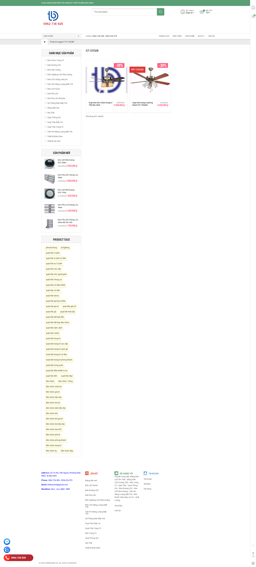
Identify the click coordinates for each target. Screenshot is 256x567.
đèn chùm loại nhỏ (53, 429)
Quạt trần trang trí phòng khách (59, 360)
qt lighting (65, 247)
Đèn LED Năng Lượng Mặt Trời (60, 84)
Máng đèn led (53, 108)
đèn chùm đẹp (67, 451)
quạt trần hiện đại (67, 312)
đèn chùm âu (51, 451)
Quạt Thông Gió (54, 117)
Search (160, 12)
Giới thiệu (118, 506)
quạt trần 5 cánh (53, 253)
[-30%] (106, 81)
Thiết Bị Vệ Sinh (53, 141)
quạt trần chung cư (54, 279)
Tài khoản (148, 479)
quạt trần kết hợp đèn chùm (57, 322)
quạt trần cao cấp (53, 269)
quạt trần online (52, 333)
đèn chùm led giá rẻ (54, 419)
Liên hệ (118, 510)
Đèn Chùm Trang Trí (55, 60)
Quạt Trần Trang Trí (55, 127)
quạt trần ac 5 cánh (54, 263)
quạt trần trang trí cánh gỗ (57, 349)
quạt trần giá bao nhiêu (55, 301)
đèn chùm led (51, 413)
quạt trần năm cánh (54, 328)
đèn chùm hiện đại (53, 397)
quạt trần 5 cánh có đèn (56, 258)
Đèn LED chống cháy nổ (57, 79)
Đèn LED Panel (53, 89)
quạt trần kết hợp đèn (55, 317)
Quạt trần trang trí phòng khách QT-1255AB (142, 104)
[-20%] (150, 81)
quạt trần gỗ (51, 312)
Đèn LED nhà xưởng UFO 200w (66, 161)
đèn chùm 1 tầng (65, 381)
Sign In (189, 13)
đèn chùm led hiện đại (55, 424)
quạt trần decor (52, 296)
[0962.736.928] (7, 558)
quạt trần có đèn (53, 290)
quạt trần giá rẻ (52, 306)
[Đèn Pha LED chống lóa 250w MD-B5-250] (49, 224)
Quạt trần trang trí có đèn (56, 354)
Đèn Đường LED (54, 65)
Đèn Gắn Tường (54, 70)
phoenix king (51, 247)
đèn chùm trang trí (53, 445)
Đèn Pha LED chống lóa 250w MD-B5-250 (68, 221)
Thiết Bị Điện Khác (55, 136)
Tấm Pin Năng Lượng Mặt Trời (59, 132)
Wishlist (147, 484)
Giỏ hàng (147, 489)
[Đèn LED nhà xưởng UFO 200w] (49, 164)
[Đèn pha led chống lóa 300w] (49, 209)
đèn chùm (50, 381)
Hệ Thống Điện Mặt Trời (57, 103)
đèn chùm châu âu (53, 386)
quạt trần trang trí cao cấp (57, 344)
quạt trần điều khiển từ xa (56, 370)
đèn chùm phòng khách (56, 440)
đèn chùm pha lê (53, 435)
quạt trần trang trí (53, 338)
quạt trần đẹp (67, 376)
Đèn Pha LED (52, 94)
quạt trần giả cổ (69, 306)
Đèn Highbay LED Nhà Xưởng (59, 74)
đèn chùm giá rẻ (53, 392)
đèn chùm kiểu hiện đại (55, 408)
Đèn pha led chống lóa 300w (68, 206)
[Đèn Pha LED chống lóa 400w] (49, 179)
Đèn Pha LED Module (56, 98)
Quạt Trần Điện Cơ (55, 122)
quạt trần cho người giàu (56, 274)
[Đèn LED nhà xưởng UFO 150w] (49, 194)
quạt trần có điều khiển (55, 285)
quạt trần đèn (51, 376)
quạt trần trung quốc (54, 365)
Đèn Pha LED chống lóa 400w (68, 176)
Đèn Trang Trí (90, 533)
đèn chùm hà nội (53, 403)
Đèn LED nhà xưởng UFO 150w (66, 191)
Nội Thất (50, 113)
